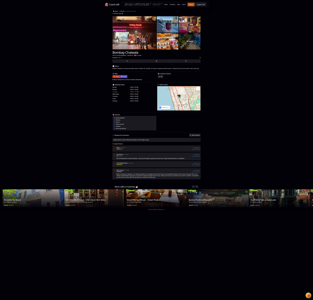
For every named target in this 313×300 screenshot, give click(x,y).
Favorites (172, 4)
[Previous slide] (193, 186)
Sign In (191, 4)
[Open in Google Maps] (127, 61)
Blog (178, 4)
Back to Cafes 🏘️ (118, 13)
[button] (179, 96)
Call (161, 76)
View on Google (195, 149)
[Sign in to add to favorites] (185, 61)
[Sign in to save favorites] (61, 192)
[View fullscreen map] (198, 88)
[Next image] (61, 198)
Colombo (122, 11)
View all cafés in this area (155, 209)
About (184, 4)
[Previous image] (4, 198)
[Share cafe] (156, 61)
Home (166, 4)
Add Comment (196, 135)
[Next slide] (196, 186)
